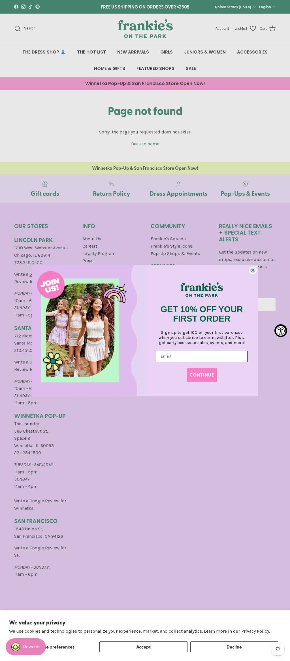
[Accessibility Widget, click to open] (280, 330)
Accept (143, 646)
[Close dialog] (253, 270)
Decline (234, 646)
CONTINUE (201, 374)
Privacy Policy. (255, 631)
